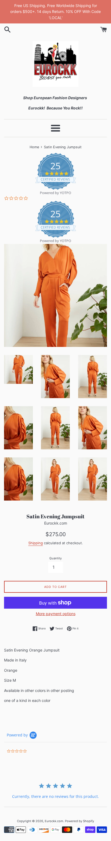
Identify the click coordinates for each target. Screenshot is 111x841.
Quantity (55, 558)
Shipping (35, 543)
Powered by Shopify (79, 821)
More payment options (55, 613)
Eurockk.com (54, 821)
